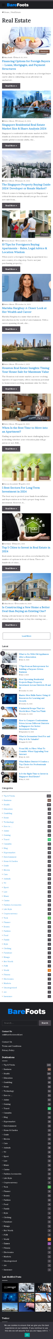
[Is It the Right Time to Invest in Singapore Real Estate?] (9, 777)
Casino (7, 900)
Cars (6, 874)
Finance (7, 922)
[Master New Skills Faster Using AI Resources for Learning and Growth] (9, 699)
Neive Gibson (9, 121)
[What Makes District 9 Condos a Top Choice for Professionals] (9, 765)
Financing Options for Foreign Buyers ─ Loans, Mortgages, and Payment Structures (26, 64)
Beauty (7, 926)
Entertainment (10, 857)
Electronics (9, 979)
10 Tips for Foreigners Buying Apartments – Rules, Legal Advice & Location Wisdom (24, 248)
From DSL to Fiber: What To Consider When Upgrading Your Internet (34, 751)
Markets (7, 983)
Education (8, 809)
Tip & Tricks (9, 796)
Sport (6, 887)
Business (7, 800)
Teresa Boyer (9, 241)
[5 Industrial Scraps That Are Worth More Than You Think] (9, 712)
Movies (7, 870)
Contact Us (7, 1042)
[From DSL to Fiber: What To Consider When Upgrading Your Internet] (9, 752)
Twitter (5, 1318)
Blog (6, 848)
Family (6, 939)
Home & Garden (11, 861)
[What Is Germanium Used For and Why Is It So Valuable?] (9, 740)
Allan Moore (9, 603)
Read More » (11, 86)
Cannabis (8, 844)
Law (5, 892)
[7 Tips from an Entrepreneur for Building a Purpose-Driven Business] (9, 670)
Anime (6, 831)
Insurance (8, 996)
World (6, 970)
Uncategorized (10, 987)
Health (7, 804)
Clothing (7, 948)
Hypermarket (9, 852)
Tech (6, 918)
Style (6, 944)
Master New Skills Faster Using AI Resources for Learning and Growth (34, 698)
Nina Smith (8, 57)
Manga (7, 957)
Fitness (7, 974)
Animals (7, 878)
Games (7, 1243)
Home (6, 12)
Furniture (8, 953)
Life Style (8, 909)
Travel (6, 839)
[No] (49, 1330)
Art (5, 992)
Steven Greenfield (11, 484)
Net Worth (8, 961)
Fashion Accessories (12, 905)
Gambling (8, 813)
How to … (8, 826)
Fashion (7, 931)
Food (6, 935)
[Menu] (3, 6)
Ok (27, 1335)
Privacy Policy (8, 1050)
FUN (6, 966)
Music (6, 896)
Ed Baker (7, 544)
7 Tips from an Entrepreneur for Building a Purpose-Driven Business (34, 669)
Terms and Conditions (11, 1046)
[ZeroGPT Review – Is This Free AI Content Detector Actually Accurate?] (10, 1287)
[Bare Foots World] (18, 5)
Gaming (7, 835)
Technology (9, 822)
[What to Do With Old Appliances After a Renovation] (9, 658)
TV (5, 883)
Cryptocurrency (10, 913)
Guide (6, 865)
